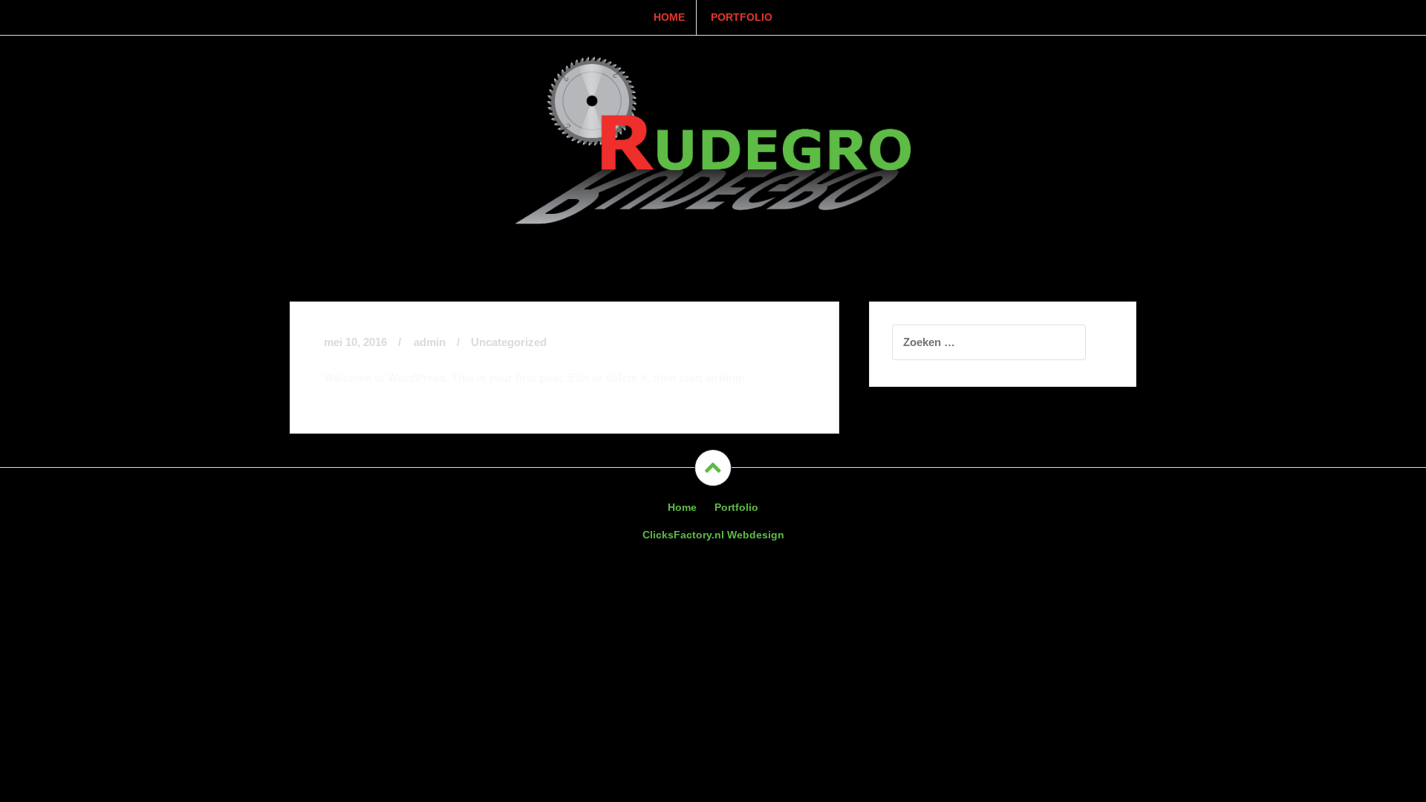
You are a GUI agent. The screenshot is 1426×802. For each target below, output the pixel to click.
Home (669, 17)
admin (430, 342)
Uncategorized (509, 342)
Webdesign (713, 535)
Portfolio (741, 17)
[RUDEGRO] (713, 137)
